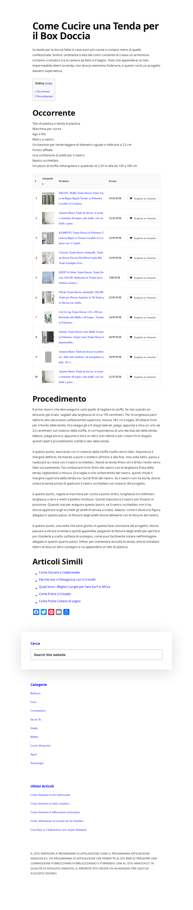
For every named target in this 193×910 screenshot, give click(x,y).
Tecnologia (37, 763)
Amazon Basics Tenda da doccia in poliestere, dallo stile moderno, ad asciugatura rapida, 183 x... (81, 357)
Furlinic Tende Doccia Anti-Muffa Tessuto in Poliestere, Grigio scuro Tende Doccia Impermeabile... (81, 337)
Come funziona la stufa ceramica (50, 803)
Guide (34, 728)
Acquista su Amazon (145, 198)
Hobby (35, 737)
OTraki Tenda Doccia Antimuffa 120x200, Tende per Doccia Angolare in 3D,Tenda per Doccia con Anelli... (81, 297)
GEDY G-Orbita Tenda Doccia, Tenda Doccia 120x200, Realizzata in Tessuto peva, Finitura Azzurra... (81, 277)
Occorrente (42, 91)
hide (48, 83)
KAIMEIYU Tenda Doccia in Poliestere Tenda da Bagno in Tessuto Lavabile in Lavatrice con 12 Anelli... (81, 238)
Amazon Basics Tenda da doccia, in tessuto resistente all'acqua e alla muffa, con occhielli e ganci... (81, 218)
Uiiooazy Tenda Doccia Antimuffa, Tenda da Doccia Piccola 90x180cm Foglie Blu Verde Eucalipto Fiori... (81, 258)
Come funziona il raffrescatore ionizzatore (55, 812)
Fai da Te (36, 719)
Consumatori (38, 710)
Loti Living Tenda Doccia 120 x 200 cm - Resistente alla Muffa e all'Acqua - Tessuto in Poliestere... (81, 317)
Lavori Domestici (41, 745)
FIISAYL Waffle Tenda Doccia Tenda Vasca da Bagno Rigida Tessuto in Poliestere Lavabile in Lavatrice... (81, 198)
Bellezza (36, 693)
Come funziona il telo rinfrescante (50, 795)
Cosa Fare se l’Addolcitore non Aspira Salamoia (59, 829)
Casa (33, 702)
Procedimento (43, 96)
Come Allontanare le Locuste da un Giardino (57, 821)
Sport (34, 754)
